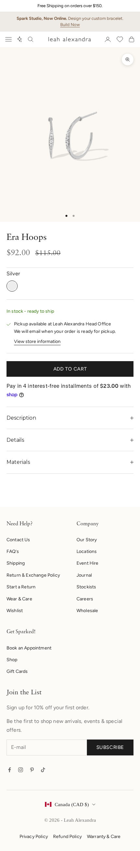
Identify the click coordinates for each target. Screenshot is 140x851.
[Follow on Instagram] (20, 770)
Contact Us (18, 540)
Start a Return (21, 587)
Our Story (87, 540)
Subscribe (110, 747)
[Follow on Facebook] (9, 770)
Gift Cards (17, 671)
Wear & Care (19, 599)
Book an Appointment (29, 648)
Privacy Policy (34, 836)
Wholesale (87, 610)
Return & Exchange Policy (33, 575)
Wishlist (15, 610)
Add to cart (70, 369)
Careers (85, 599)
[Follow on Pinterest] (32, 770)
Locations (87, 551)
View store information (37, 341)
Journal (84, 575)
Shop (12, 659)
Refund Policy (67, 836)
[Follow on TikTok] (43, 770)
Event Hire (88, 563)
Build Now (70, 24)
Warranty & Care (103, 836)
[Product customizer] (19, 39)
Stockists (86, 587)
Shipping (16, 563)
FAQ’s (13, 551)
